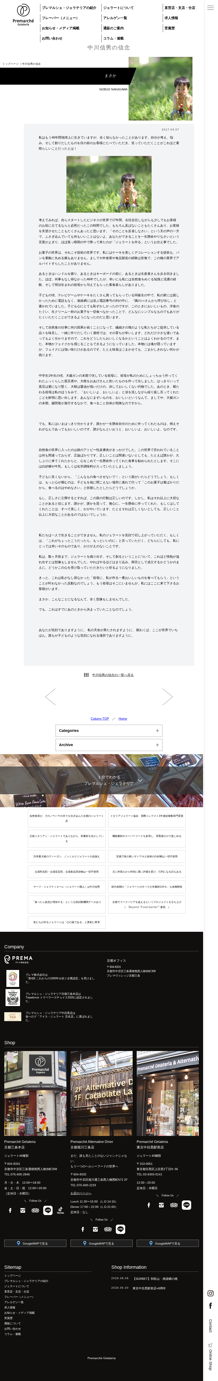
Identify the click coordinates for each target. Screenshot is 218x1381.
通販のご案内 (113, 28)
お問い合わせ (52, 38)
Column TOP (100, 718)
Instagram (22, 1210)
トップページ (11, 63)
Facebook (10, 1210)
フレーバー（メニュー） (60, 18)
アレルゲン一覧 (115, 18)
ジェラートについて (118, 8)
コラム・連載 (113, 38)
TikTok (60, 1210)
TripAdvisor (35, 1210)
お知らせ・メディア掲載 (60, 28)
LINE (48, 1210)
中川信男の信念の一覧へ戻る (113, 675)
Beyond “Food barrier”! (144, 907)
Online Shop (210, 1359)
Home (123, 718)
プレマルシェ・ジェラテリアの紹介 (69, 8)
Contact (210, 1325)
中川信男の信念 (108, 47)
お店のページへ (80, 1193)
